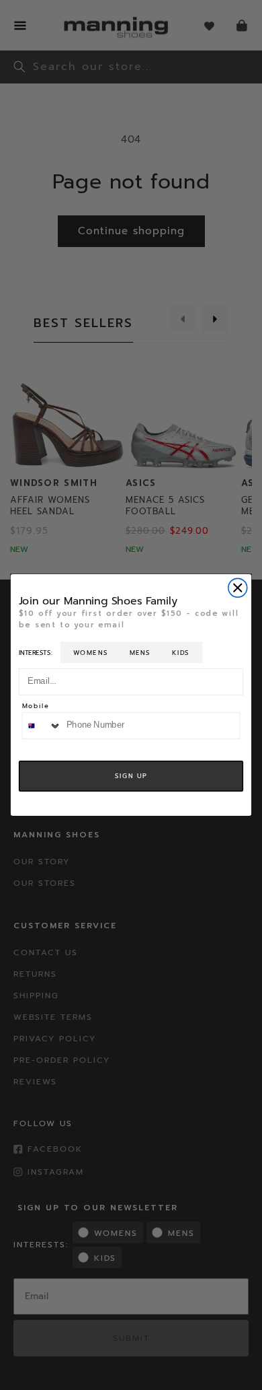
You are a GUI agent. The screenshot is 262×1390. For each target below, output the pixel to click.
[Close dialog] (237, 588)
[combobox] (41, 725)
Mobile (36, 707)
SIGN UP (131, 776)
